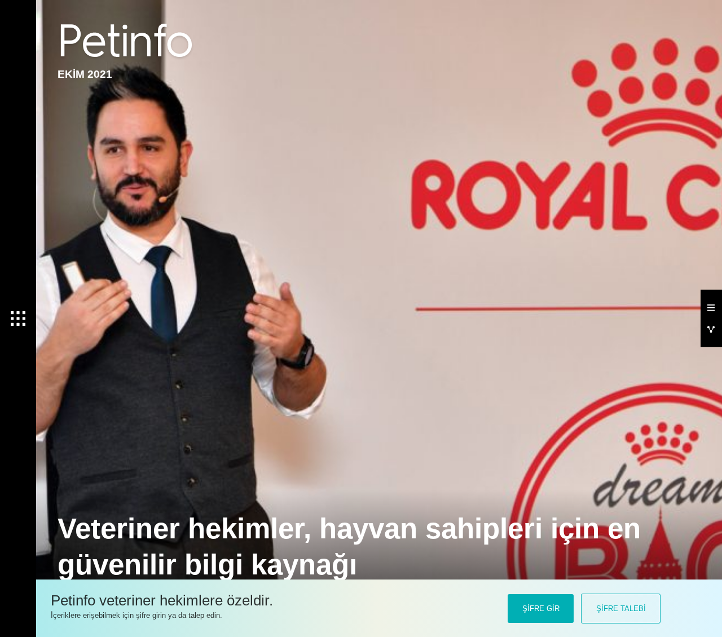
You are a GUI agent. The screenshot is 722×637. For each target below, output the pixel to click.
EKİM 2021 (85, 74)
